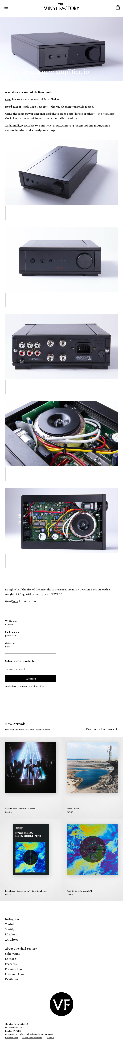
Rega (8, 99)
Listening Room (15, 974)
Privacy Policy (11, 1037)
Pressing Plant (14, 969)
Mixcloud (11, 934)
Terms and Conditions (32, 1037)
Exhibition (12, 979)
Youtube (10, 924)
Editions (10, 958)
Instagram (12, 919)
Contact (50, 1037)
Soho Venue (12, 953)
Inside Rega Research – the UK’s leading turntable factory (58, 106)
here (15, 601)
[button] (17, 7)
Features (11, 964)
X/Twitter (11, 939)
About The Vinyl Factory (21, 948)
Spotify (9, 929)
